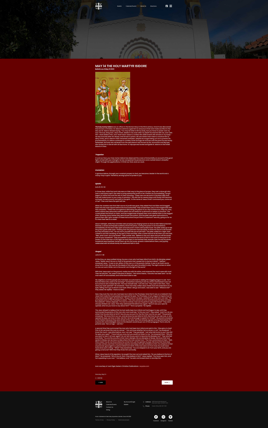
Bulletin (119, 6)
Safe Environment (123, 420)
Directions (153, 6)
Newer (167, 382)
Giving (108, 410)
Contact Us (109, 407)
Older (101, 382)
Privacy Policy (111, 420)
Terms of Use (99, 420)
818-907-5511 (163, 406)
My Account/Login (129, 402)
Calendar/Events (131, 6)
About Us (143, 6)
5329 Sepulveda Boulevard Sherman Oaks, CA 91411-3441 (160, 402)
